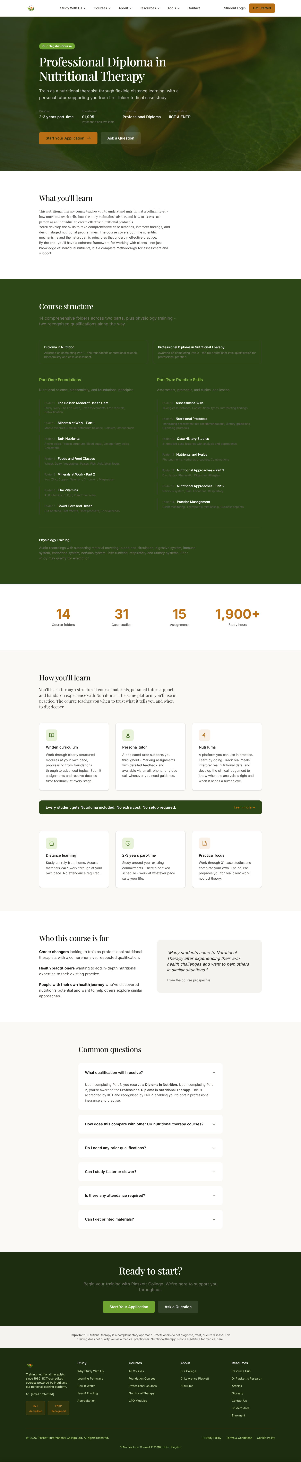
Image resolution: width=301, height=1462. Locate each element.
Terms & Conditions (239, 1437)
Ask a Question (120, 138)
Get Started (262, 8)
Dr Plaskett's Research (247, 1378)
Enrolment (238, 1415)
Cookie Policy (266, 1437)
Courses (100, 8)
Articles (237, 1386)
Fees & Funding (87, 1393)
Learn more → (244, 807)
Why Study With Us (90, 1371)
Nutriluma (186, 1386)
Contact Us (239, 1400)
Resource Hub (241, 1371)
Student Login (235, 8)
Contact (194, 8)
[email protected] (42, 1394)
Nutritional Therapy (142, 1393)
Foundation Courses (142, 1378)
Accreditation (86, 1400)
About (123, 8)
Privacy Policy (212, 1437)
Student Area (241, 1408)
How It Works (86, 1386)
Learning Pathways (90, 1378)
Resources (147, 8)
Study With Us (71, 8)
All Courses (136, 1371)
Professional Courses (143, 1386)
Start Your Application (65, 138)
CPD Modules (138, 1400)
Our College (188, 1371)
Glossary (237, 1393)
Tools (171, 8)
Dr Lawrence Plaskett (194, 1378)
